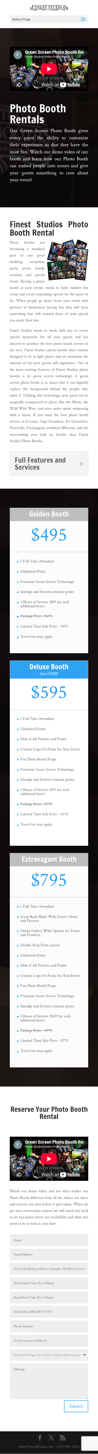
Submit (76, 1406)
